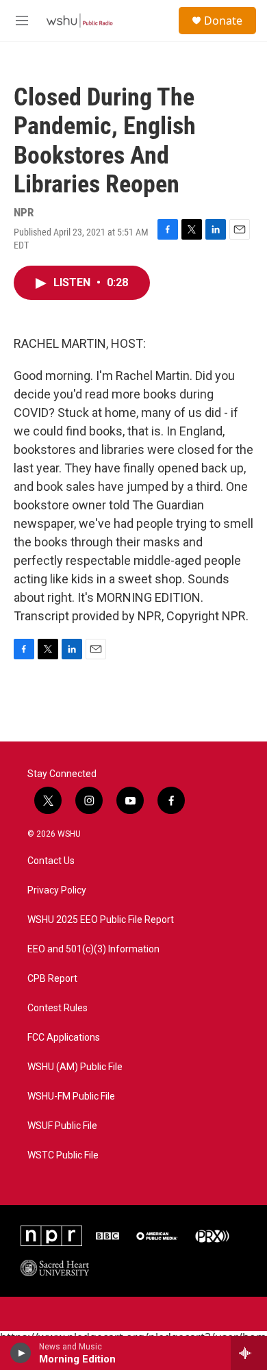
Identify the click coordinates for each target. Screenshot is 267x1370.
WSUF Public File (62, 1126)
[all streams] (249, 1353)
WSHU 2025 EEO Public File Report (100, 920)
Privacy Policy (56, 890)
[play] (20, 1353)
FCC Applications (63, 1037)
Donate (223, 20)
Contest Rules (57, 1008)
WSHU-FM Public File (71, 1096)
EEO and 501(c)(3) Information (93, 949)
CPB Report (52, 979)
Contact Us (51, 861)
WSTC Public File (63, 1155)
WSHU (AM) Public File (75, 1067)
